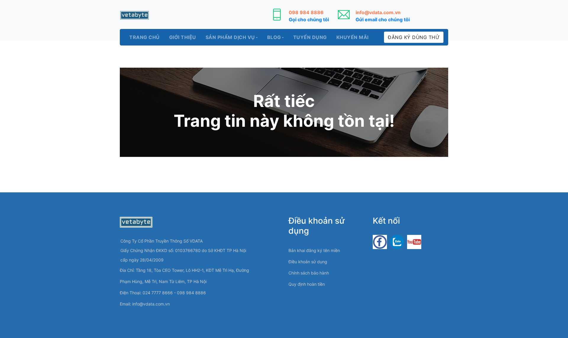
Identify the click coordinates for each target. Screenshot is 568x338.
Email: (145, 303)
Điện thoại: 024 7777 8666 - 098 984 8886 (163, 292)
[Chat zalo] (397, 241)
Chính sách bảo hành (308, 272)
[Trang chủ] (134, 15)
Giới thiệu (182, 37)
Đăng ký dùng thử (414, 37)
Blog (274, 37)
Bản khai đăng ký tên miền (314, 250)
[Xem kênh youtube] (414, 241)
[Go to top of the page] (551, 315)
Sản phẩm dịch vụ (230, 37)
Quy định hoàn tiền (306, 284)
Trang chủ (144, 37)
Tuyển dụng (310, 37)
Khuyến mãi (352, 37)
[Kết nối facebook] (380, 241)
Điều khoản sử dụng (307, 261)
